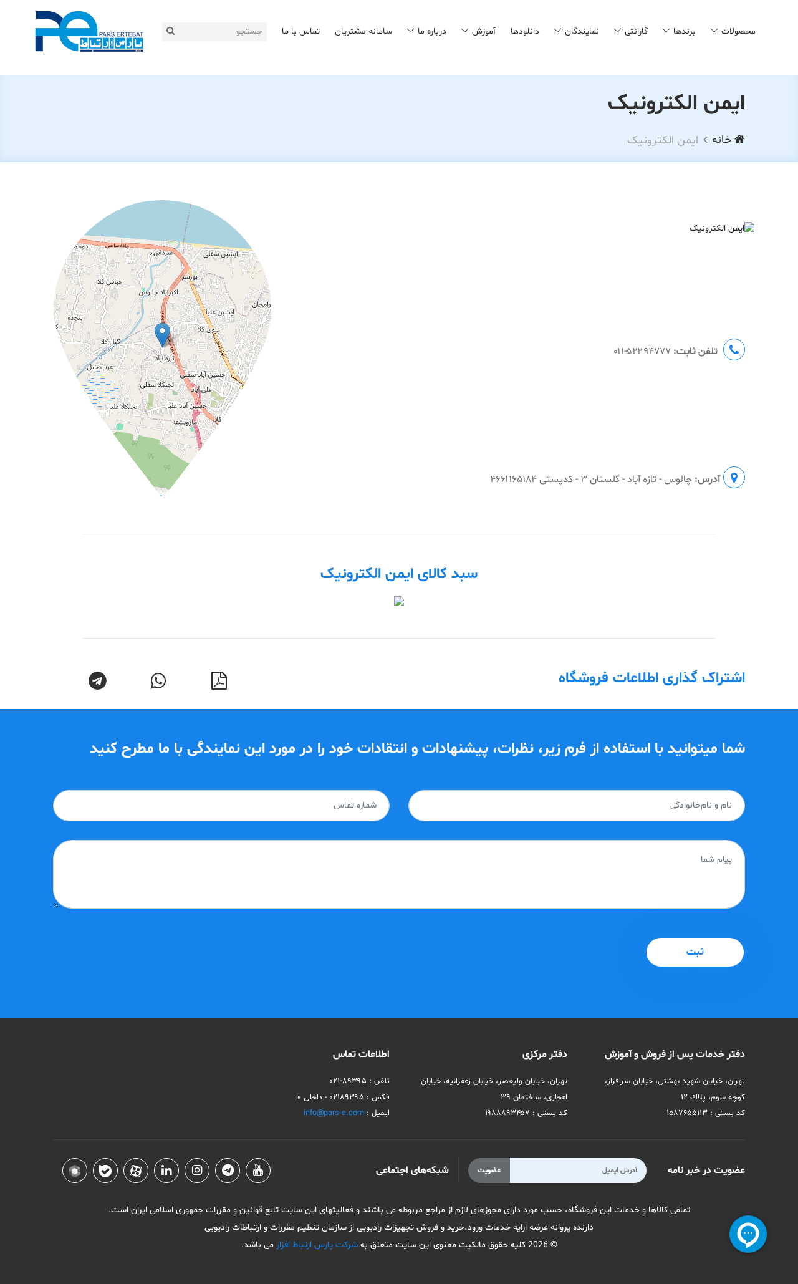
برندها (684, 31)
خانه (723, 140)
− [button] (67, 222)
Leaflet (157, 498)
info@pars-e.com (334, 1113)
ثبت (695, 952)
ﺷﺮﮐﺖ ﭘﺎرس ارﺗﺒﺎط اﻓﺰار (316, 1245)
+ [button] (67, 206)
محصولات (738, 31)
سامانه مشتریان (363, 31)
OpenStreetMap (205, 498)
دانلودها (525, 31)
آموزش (484, 31)
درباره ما (432, 31)
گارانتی (636, 31)
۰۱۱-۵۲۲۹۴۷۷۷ (642, 352)
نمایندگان (582, 31)
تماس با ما (301, 31)
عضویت (489, 1170)
